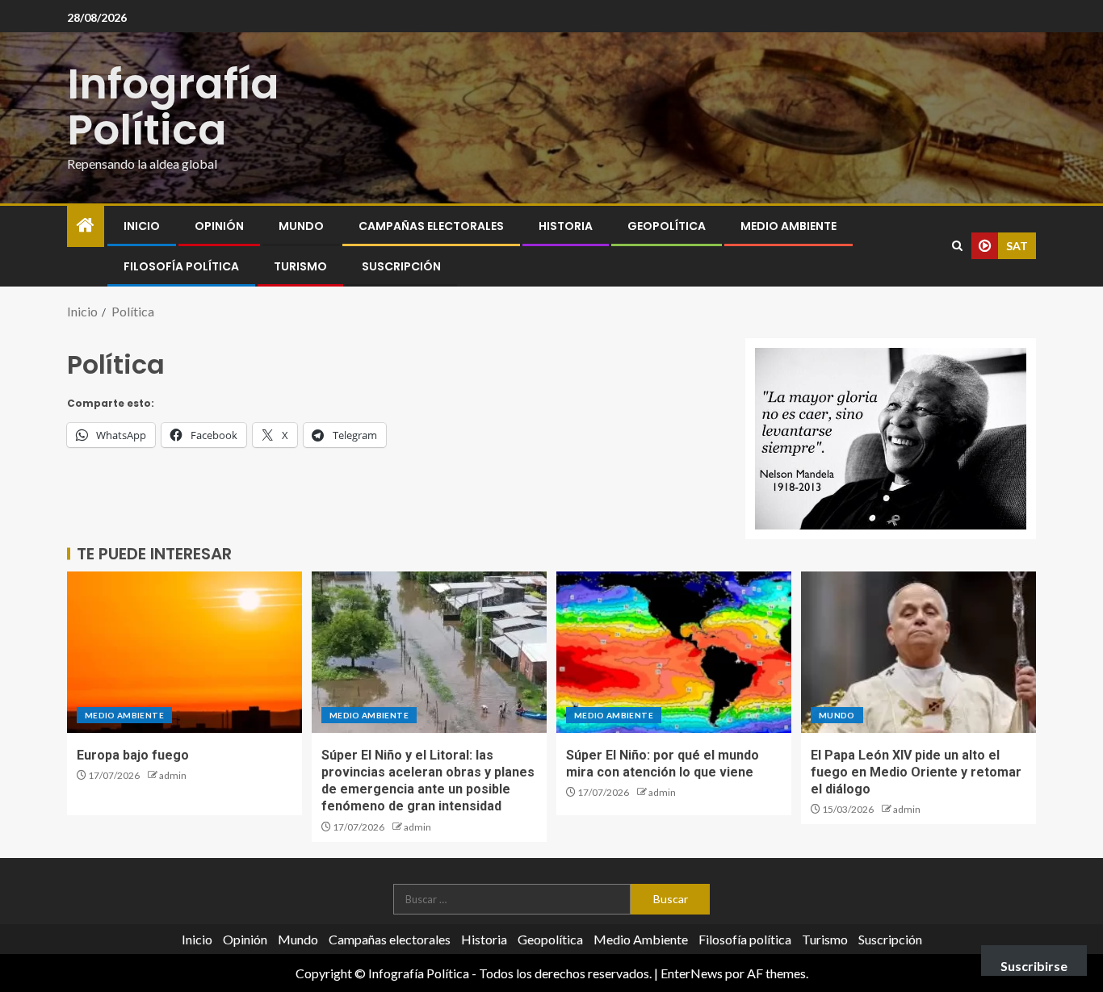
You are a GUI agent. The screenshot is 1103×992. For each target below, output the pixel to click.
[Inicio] (85, 225)
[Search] (957, 246)
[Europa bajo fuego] (184, 652)
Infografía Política (173, 106)
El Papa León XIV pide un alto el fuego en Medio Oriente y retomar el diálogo (916, 772)
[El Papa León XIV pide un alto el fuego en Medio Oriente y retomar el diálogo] (918, 652)
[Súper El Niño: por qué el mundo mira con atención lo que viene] (673, 652)
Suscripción (401, 266)
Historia (566, 226)
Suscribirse (1033, 965)
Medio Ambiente (788, 226)
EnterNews (692, 973)
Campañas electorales (431, 226)
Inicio (142, 226)
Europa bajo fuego (133, 755)
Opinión (219, 226)
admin (173, 775)
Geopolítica (666, 226)
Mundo (301, 226)
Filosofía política (181, 266)
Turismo (300, 266)
